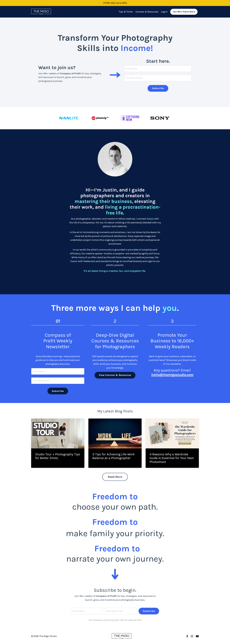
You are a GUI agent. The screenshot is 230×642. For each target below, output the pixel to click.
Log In (164, 11)
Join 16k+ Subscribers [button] (184, 11)
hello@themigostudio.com (172, 375)
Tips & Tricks (126, 11)
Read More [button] (115, 476)
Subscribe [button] (158, 88)
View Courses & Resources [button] (115, 375)
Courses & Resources (146, 11)
